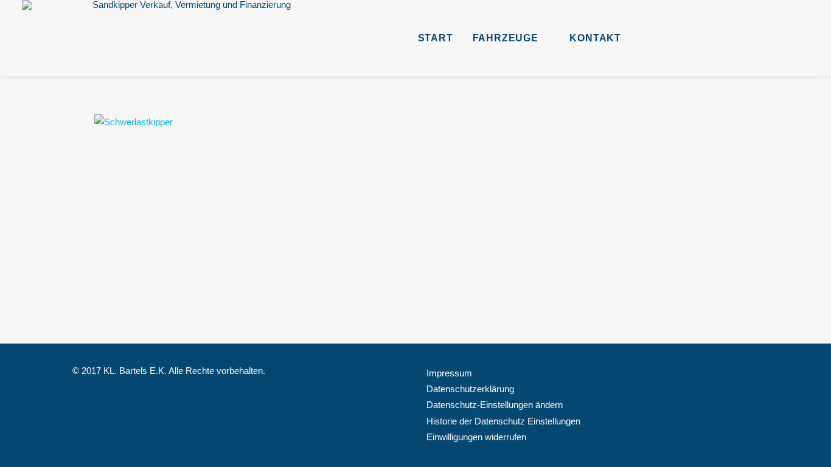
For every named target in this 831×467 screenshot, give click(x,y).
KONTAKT (595, 38)
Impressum (449, 373)
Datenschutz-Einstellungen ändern (494, 405)
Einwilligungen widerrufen (476, 437)
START (435, 38)
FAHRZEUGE (505, 38)
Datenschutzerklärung (470, 389)
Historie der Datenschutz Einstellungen (503, 421)
